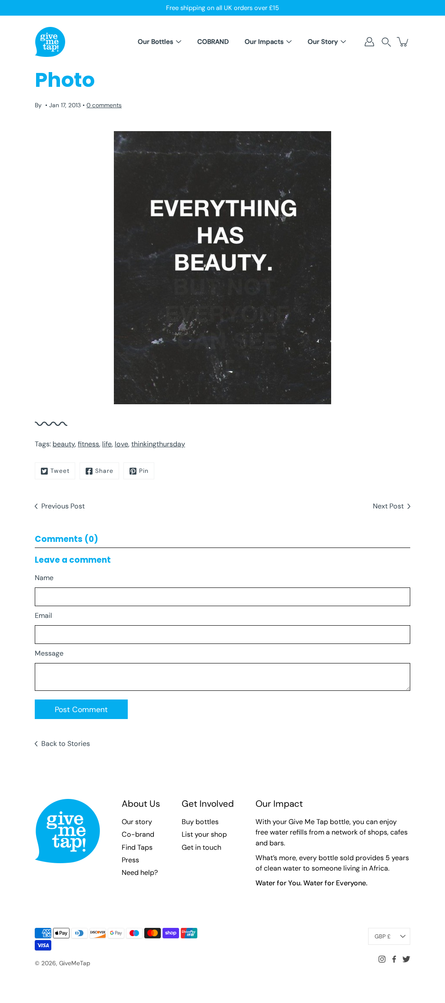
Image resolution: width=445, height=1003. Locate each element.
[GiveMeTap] (50, 41)
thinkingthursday (158, 444)
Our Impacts (264, 41)
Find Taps (137, 847)
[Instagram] (382, 959)
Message (49, 653)
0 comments (104, 105)
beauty (64, 444)
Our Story (323, 41)
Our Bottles (155, 41)
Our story (137, 821)
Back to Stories (65, 743)
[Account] (369, 42)
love (121, 444)
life (107, 444)
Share (104, 471)
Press (130, 859)
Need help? (140, 872)
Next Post (388, 506)
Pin (144, 471)
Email (43, 615)
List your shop (204, 834)
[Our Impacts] (289, 41)
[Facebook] (394, 959)
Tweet (60, 471)
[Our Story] (343, 41)
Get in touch (201, 847)
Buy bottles (200, 821)
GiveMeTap (74, 963)
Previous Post (63, 506)
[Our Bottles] (178, 41)
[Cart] (403, 42)
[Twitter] (406, 959)
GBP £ (383, 936)
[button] (386, 42)
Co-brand (138, 834)
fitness (88, 444)
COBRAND (213, 41)
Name (44, 577)
